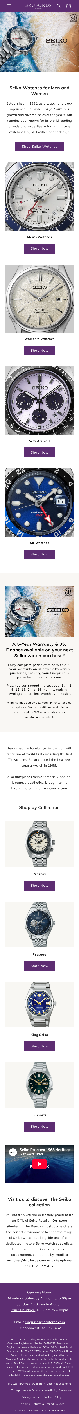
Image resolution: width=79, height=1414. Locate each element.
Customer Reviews (54, 1410)
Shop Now (39, 248)
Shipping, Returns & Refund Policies (41, 1403)
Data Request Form (59, 1383)
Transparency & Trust (24, 1390)
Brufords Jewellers (31, 1383)
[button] (9, 6)
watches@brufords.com (26, 1260)
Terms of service (28, 1410)
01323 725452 (41, 1266)
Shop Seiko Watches (39, 146)
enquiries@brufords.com (45, 1322)
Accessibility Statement (57, 1390)
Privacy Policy (30, 1397)
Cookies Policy (52, 1397)
